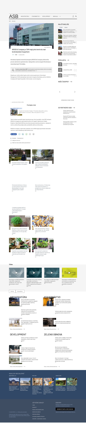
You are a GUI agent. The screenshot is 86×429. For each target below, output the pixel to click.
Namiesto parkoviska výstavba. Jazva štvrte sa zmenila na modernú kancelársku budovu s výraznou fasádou (70, 53)
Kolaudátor (20, 291)
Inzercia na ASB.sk (36, 411)
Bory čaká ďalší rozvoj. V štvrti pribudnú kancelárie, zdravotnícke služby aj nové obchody (29, 359)
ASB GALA (55, 16)
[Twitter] (19, 134)
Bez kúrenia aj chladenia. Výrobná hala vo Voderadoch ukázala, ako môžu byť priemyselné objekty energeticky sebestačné (69, 42)
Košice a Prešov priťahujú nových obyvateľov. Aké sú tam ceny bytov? (29, 339)
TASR (16, 54)
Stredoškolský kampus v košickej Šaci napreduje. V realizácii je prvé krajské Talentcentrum (29, 322)
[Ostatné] (60, 16)
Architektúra (25, 16)
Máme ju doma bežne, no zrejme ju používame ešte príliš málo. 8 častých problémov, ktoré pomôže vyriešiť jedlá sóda (48, 390)
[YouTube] (26, 134)
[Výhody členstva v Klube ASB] (13, 69)
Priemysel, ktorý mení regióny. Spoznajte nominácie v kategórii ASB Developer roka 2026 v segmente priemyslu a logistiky (34, 282)
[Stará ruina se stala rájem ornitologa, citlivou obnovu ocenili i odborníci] (14, 381)
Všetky (12, 291)
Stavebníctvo (35, 16)
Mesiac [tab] (66, 27)
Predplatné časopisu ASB (38, 409)
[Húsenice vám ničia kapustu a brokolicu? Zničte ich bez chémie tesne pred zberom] (72, 381)
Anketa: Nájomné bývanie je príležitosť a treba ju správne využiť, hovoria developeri (28, 349)
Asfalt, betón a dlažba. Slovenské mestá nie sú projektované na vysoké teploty (63, 339)
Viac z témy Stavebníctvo (50, 329)
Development (46, 16)
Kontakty (34, 407)
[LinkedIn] (23, 134)
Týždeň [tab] (60, 27)
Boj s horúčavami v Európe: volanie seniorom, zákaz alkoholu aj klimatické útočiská (63, 359)
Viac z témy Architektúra (16, 329)
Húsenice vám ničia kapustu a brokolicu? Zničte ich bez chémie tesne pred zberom (71, 388)
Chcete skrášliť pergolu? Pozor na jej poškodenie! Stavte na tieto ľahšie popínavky (61, 388)
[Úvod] (13, 16)
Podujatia (62, 60)
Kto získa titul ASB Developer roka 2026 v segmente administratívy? (51, 281)
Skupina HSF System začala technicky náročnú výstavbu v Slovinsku (69, 117)
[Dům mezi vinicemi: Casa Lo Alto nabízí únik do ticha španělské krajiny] (25, 381)
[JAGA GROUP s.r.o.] (12, 405)
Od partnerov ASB (65, 108)
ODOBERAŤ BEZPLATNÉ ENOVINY (65, 409)
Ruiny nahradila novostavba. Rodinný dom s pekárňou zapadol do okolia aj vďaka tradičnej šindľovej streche (69, 31)
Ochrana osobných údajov (38, 416)
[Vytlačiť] (33, 134)
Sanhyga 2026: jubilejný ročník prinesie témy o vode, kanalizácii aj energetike (69, 123)
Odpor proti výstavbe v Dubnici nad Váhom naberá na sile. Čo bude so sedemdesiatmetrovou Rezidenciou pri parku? (70, 37)
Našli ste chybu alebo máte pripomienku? (21, 142)
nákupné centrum (16, 140)
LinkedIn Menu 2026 (67, 69)
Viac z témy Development (16, 366)
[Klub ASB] (73, 16)
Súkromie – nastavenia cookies (39, 418)
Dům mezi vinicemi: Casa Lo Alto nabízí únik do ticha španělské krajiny (24, 388)
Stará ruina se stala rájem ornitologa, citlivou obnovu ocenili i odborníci (14, 388)
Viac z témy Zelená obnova (50, 366)
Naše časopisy (63, 82)
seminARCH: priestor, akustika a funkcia (70, 64)
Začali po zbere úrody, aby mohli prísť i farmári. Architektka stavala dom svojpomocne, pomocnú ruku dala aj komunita (37, 390)
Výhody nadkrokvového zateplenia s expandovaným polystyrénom (69, 112)
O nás (33, 405)
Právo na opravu (36, 414)
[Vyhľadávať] (76, 16)
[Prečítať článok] (16, 273)
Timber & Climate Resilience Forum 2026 (69, 75)
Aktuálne (14, 138)
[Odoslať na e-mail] (30, 134)
